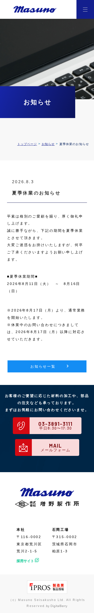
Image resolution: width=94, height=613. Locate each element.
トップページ (27, 144)
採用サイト (25, 561)
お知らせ (48, 144)
